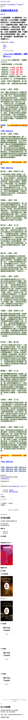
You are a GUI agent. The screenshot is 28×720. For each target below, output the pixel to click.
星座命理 (12, 42)
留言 (18, 486)
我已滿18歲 (3, 717)
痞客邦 (14, 486)
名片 (4, 48)
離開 (8, 717)
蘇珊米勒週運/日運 (13, 491)
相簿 (4, 45)
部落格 (5, 46)
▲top (2, 494)
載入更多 (3, 496)
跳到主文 (3, 14)
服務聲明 (14, 701)
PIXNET (6, 699)
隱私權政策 (24, 699)
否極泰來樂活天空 (9, 10)
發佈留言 (3, 505)
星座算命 (11, 490)
